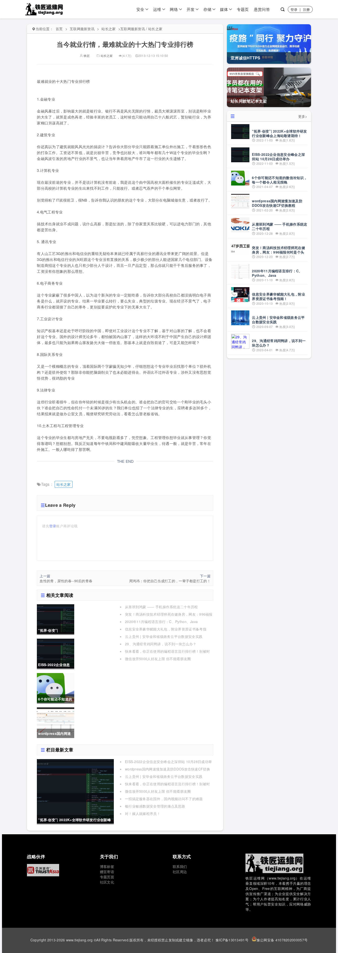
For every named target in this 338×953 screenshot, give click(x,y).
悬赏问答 (262, 9)
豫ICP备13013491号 (232, 939)
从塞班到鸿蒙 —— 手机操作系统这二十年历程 (161, 606)
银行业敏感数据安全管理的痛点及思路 (155, 806)
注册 (306, 9)
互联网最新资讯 (82, 28)
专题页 (243, 9)
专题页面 (107, 876)
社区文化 (107, 882)
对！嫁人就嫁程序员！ (142, 813)
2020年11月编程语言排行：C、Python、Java (161, 621)
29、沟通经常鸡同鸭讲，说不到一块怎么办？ (160, 643)
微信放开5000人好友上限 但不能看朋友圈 (158, 658)
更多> (302, 116)
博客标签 (107, 866)
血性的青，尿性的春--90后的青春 (66, 580)
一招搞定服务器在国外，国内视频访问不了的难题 (164, 798)
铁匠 (86, 55)
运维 (157, 9)
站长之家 (108, 28)
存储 (207, 9)
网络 (174, 9)
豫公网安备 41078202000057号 (282, 939)
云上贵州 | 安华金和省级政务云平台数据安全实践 (163, 636)
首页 (59, 28)
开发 (191, 9)
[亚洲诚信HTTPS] (59, 870)
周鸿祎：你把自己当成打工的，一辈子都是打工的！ (170, 580)
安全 (140, 9)
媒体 (224, 9)
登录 (294, 9)
